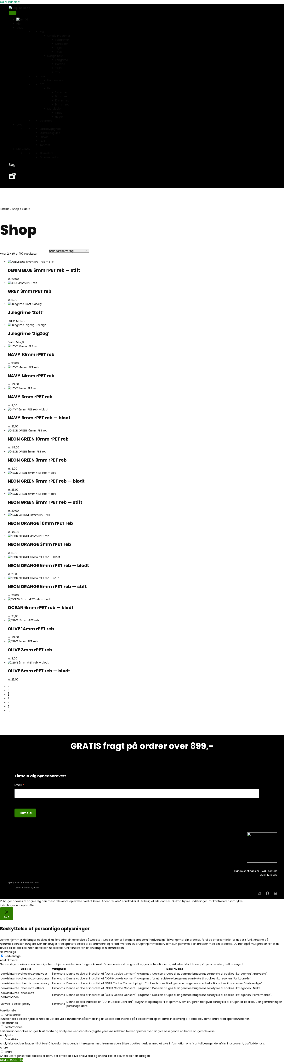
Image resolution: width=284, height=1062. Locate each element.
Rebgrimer (62, 40)
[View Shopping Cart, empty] (12, 176)
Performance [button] (9, 1023)
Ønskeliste (47, 153)
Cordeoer (61, 44)
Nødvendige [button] (8, 952)
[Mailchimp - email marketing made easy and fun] (228, 817)
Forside (4, 209)
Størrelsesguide (50, 133)
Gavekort (46, 121)
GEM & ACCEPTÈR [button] (11, 1060)
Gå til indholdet (10, 2)
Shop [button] (19, 28)
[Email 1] (275, 894)
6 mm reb (62, 96)
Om (19, 125)
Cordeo (60, 64)
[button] (12, 164)
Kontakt (45, 145)
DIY (42, 84)
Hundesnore (55, 80)
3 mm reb (61, 92)
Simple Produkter (58, 36)
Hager (59, 117)
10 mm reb (62, 100)
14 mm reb (62, 104)
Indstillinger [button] (7, 905)
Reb (49, 88)
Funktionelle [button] (8, 1010)
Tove (58, 52)
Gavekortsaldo (49, 157)
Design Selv (55, 56)
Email (19, 785)
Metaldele (54, 109)
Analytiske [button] (7, 1035)
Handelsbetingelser (246, 871)
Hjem (19, 23)
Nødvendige (13, 956)
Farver (44, 137)
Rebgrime (61, 60)
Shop (15, 209)
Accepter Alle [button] (25, 905)
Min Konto (23, 149)
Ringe (58, 113)
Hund (43, 76)
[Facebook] (267, 894)
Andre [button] (4, 1047)
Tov (57, 72)
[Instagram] (259, 894)
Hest (43, 32)
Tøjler (58, 48)
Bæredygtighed (50, 129)
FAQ (42, 141)
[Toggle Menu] (12, 13)
